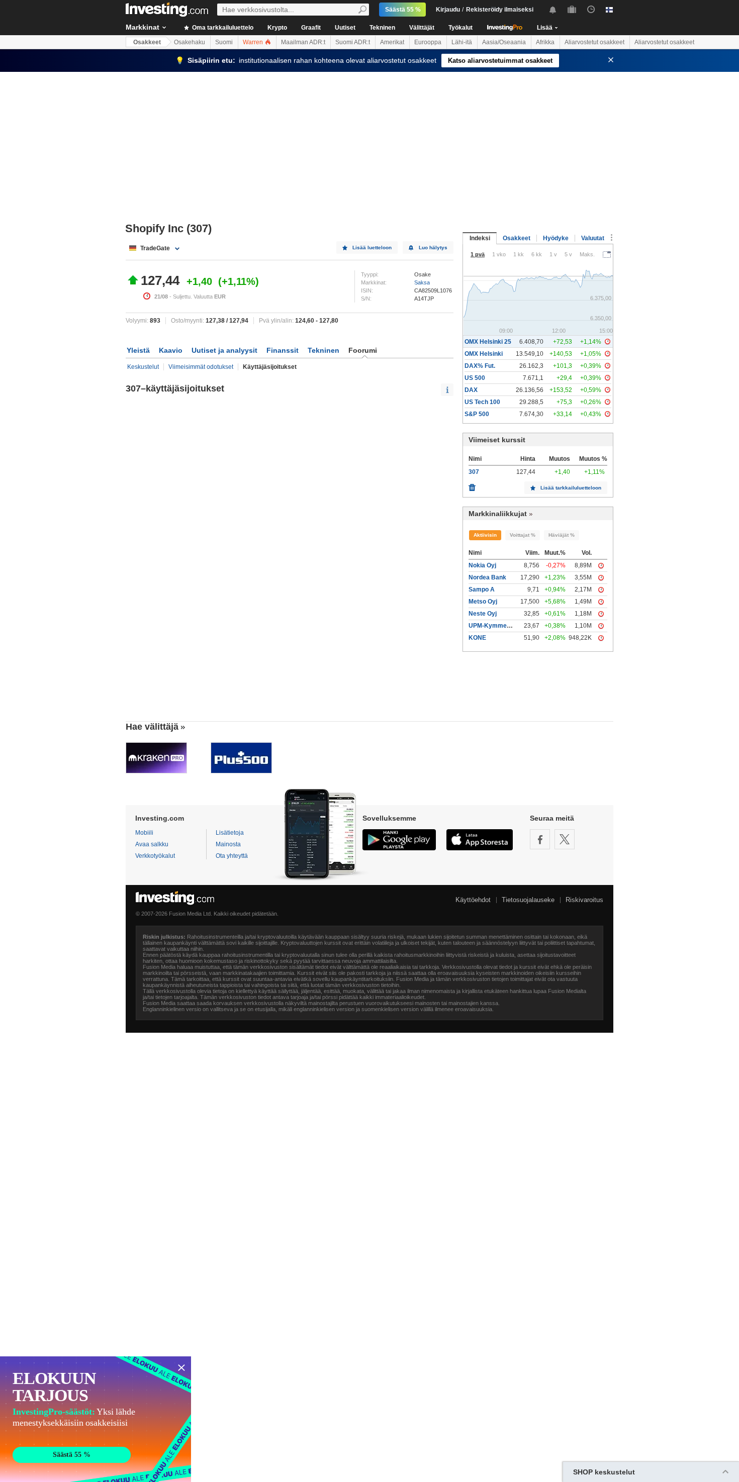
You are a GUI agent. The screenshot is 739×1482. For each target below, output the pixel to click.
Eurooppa (427, 42)
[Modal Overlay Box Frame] (95, 1419)
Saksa (422, 282)
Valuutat (592, 238)
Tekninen (382, 27)
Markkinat (142, 27)
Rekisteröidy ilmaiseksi (499, 9)
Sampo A (482, 589)
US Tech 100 (482, 402)
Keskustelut (143, 366)
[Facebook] (540, 839)
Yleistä (138, 350)
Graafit (311, 27)
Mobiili (144, 832)
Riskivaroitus (584, 900)
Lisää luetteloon (372, 247)
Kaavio (170, 350)
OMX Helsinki (484, 353)
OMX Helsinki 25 (488, 341)
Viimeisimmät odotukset (200, 366)
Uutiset (345, 27)
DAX (471, 389)
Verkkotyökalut (155, 855)
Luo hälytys (433, 247)
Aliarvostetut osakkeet (594, 42)
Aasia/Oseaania (504, 42)
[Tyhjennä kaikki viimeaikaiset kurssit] (472, 484)
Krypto (277, 27)
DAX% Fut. (480, 365)
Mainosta (228, 844)
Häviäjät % (561, 535)
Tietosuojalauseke (528, 900)
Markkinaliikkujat (498, 514)
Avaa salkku (151, 844)
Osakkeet (147, 42)
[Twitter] (565, 839)
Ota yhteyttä (232, 855)
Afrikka (545, 42)
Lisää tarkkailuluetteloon (570, 487)
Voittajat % (522, 535)
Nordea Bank (487, 577)
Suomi (224, 42)
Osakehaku (189, 42)
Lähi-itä (461, 42)
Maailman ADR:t (303, 42)
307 (474, 471)
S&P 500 (477, 414)
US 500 (475, 377)
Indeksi (480, 238)
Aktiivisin (485, 535)
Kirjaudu (448, 9)
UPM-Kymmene (491, 625)
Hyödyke (556, 238)
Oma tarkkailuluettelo (222, 27)
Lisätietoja (230, 832)
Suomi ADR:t (352, 42)
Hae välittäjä (152, 727)
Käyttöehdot (473, 900)
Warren (253, 42)
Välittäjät (421, 27)
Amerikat (392, 42)
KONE (477, 637)
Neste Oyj (483, 613)
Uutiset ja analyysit (224, 350)
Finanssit (282, 350)
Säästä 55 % (403, 9)
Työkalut (460, 27)
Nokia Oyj (482, 565)
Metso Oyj (483, 601)
